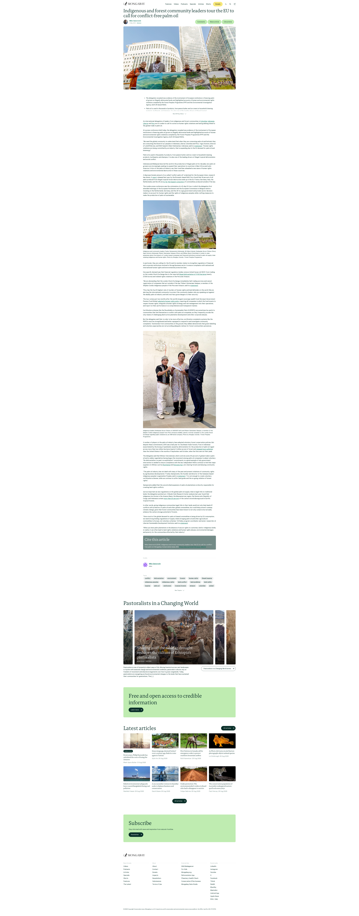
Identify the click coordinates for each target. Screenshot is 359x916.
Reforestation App (187, 875)
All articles (227, 728)
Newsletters (156, 878)
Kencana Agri (178, 465)
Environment (171, 578)
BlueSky (213, 887)
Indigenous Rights (168, 582)
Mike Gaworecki (135, 21)
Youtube (213, 872)
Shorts (208, 4)
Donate (217, 4)
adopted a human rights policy (168, 301)
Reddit (212, 884)
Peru (153, 123)
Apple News (214, 896)
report (154, 177)
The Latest (127, 884)
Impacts (155, 875)
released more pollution (204, 449)
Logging (147, 586)
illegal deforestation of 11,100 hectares (192, 274)
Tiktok (212, 881)
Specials (193, 4)
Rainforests (167, 586)
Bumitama (166, 465)
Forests (182, 578)
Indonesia (211, 121)
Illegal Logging (207, 578)
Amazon (139, 23)
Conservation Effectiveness (191, 881)
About (154, 866)
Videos (176, 4)
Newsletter (135, 834)
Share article (214, 22)
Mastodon (213, 890)
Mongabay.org (186, 872)
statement (198, 146)
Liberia (145, 123)
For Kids (184, 869)
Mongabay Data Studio (189, 884)
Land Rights (208, 582)
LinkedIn (213, 866)
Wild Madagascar (187, 866)
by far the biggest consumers (173, 182)
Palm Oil (157, 586)
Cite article (228, 22)
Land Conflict (182, 582)
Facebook (213, 878)
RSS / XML (214, 899)
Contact (155, 869)
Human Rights (193, 578)
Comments (201, 22)
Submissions (156, 881)
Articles (201, 4)
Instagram (214, 869)
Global (211, 586)
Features (168, 4)
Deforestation (159, 578)
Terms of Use (157, 884)
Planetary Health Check (189, 878)
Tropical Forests (180, 586)
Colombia (203, 121)
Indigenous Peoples (151, 582)
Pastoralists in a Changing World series (217, 668)
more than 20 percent (171, 498)
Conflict (147, 578)
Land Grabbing (195, 582)
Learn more (135, 710)
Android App (214, 893)
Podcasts (184, 4)
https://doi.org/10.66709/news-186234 (192, 547)
